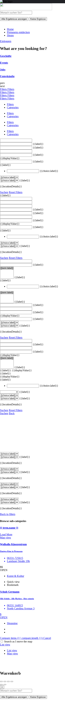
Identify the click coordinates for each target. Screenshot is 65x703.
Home (10, 29)
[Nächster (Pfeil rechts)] (4, 684)
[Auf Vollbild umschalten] (8, 681)
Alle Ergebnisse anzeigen (14, 19)
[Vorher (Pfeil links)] (1, 684)
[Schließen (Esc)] (1, 681)
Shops (10, 35)
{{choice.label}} (49, 170)
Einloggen (5, 41)
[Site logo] (26, 9)
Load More (6, 534)
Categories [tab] (13, 107)
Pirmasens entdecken (18, 32)
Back (12, 413)
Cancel (47, 638)
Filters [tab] (10, 104)
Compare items (21, 638)
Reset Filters (15, 192)
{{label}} (38, 143)
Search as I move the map (18, 641)
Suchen (4, 192)
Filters (3, 89)
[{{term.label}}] (7, 268)
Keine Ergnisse (38, 19)
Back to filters (7, 514)
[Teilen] (4, 681)
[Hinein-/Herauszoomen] (11, 681)
